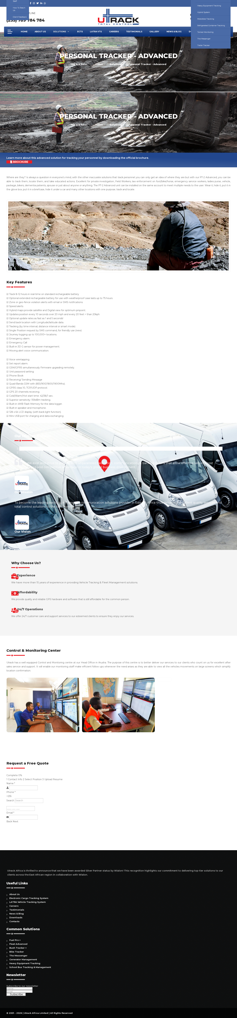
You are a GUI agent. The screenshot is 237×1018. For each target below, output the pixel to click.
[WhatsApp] (45, 3)
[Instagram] (34, 3)
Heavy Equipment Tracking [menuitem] (209, 6)
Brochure (20, 161)
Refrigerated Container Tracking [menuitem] (211, 25)
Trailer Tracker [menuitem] (203, 45)
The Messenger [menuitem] (203, 39)
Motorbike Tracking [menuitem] (205, 19)
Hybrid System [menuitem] (203, 12)
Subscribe (16, 994)
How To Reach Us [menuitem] (19, 9)
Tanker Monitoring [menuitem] (205, 32)
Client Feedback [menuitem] (20, 17)
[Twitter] (37, 3)
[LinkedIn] (41, 3)
